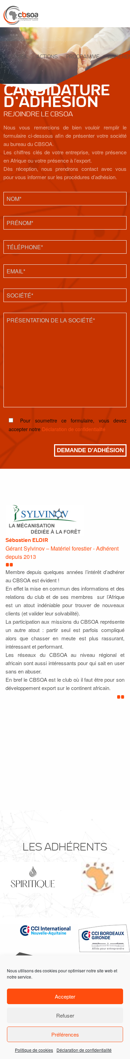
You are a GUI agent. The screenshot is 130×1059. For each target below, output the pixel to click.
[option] (32, 877)
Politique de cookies (34, 1050)
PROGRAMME (82, 57)
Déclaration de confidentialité (84, 1050)
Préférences (65, 1034)
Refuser (65, 1015)
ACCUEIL (18, 57)
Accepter (65, 996)
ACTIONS (47, 57)
